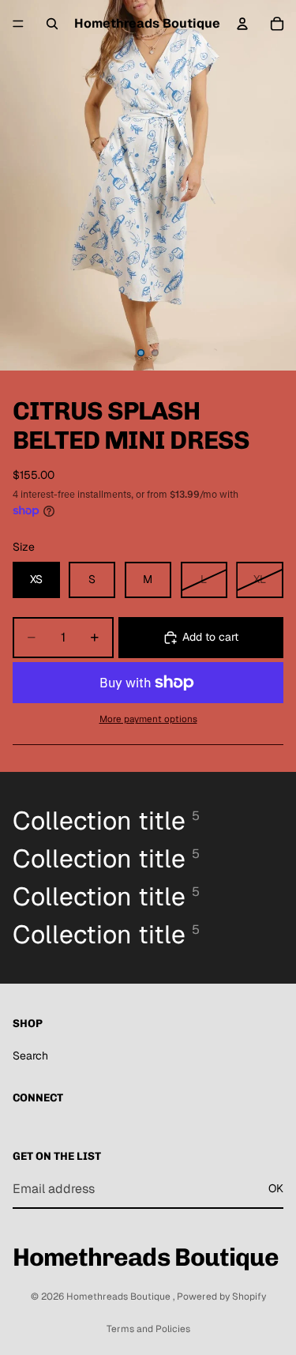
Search (30, 1055)
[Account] (242, 23)
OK (275, 1189)
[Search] (52, 23)
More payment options (148, 719)
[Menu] (18, 24)
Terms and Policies (148, 1329)
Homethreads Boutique (119, 1296)
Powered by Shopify (221, 1296)
